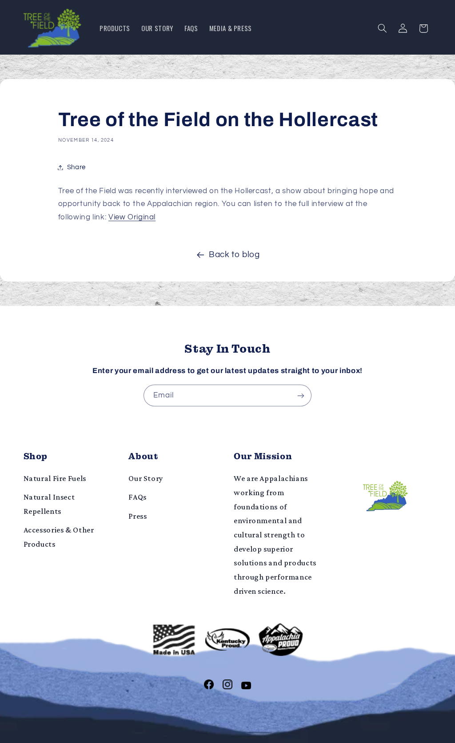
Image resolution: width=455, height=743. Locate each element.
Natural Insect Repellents (49, 504)
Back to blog (234, 254)
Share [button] (76, 167)
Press (137, 516)
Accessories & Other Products (59, 536)
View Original (132, 217)
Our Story (145, 478)
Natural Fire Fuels (55, 478)
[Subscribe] (301, 395)
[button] (382, 28)
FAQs (137, 497)
